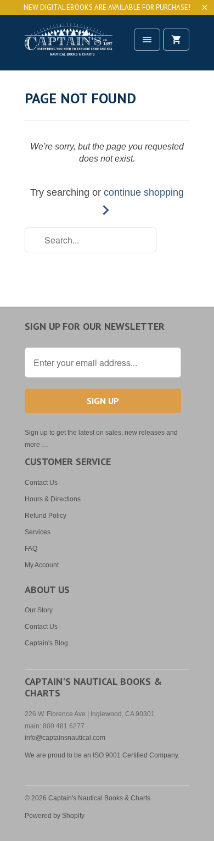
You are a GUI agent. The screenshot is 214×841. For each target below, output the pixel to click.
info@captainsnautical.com (65, 738)
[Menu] (147, 40)
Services (37, 532)
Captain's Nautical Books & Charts (99, 798)
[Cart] (176, 40)
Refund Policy (45, 515)
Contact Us (41, 482)
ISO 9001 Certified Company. (136, 755)
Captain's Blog (46, 643)
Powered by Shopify (55, 816)
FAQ (31, 548)
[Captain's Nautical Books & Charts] (68, 46)
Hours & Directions (53, 499)
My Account (42, 565)
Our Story (39, 610)
